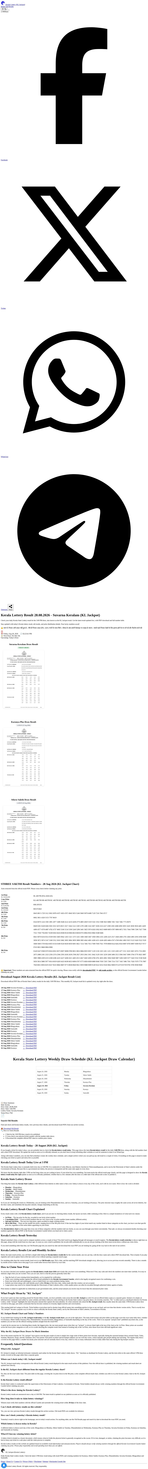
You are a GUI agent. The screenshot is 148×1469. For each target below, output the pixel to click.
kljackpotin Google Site (57, 1461)
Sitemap (45, 1461)
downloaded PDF (89, 970)
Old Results (10, 6)
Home (3, 6)
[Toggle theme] (4, 9)
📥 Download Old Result (10, 1128)
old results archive (105, 970)
